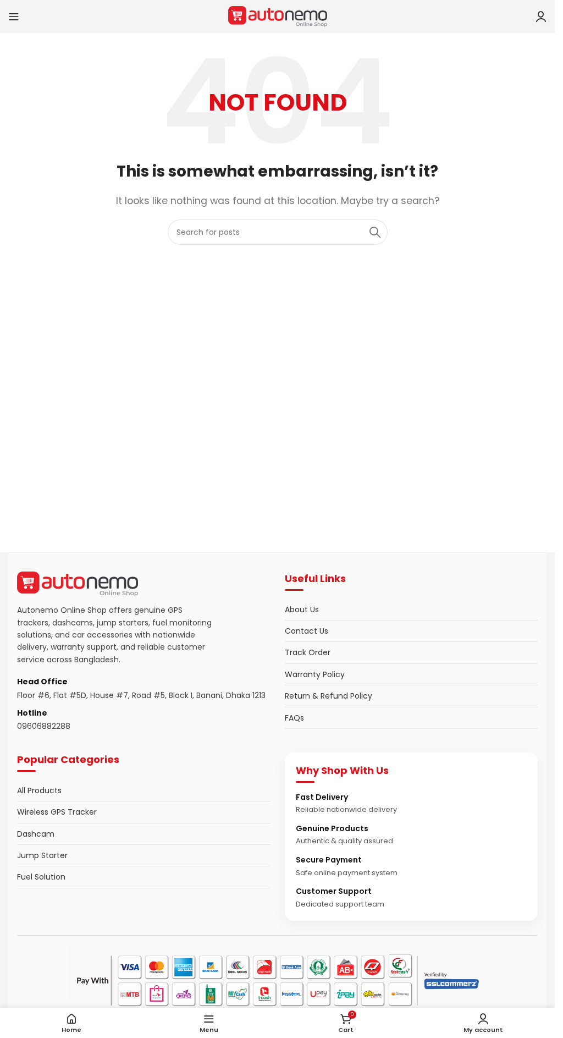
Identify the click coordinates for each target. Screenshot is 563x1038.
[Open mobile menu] (14, 17)
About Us (302, 609)
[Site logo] (277, 15)
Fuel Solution (41, 876)
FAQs (294, 717)
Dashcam (35, 833)
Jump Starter (42, 855)
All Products (39, 790)
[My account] (541, 17)
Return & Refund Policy (328, 695)
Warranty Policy (315, 674)
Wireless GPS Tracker (57, 811)
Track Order (307, 652)
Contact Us (306, 630)
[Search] (375, 232)
